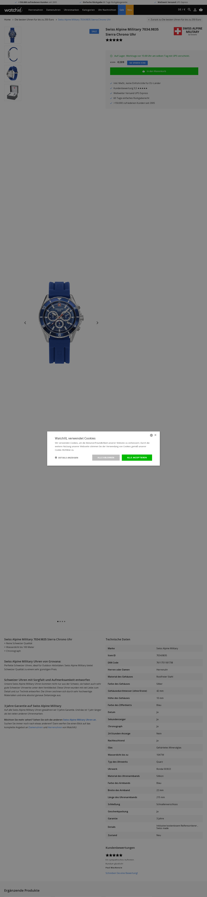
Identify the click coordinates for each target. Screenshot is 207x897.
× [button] (155, 435)
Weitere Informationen (85, 449)
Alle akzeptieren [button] (137, 457)
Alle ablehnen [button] (106, 457)
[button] (66, 457)
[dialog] (103, 448)
